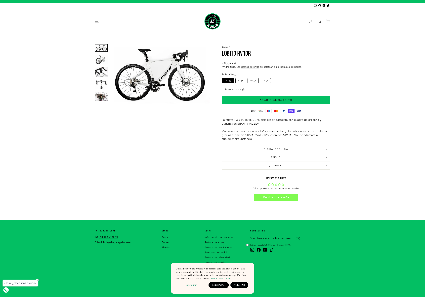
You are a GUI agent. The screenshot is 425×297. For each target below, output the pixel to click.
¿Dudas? (276, 165)
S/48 (241, 80)
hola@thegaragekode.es (117, 242)
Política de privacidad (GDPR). (278, 245)
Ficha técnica (276, 149)
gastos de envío (250, 67)
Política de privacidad (217, 257)
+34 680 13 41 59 (108, 236)
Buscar (166, 237)
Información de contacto (219, 237)
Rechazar (218, 285)
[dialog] (212, 278)
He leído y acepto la (270, 245)
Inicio (225, 47)
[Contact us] (6, 290)
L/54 (265, 80)
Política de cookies (215, 262)
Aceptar (239, 285)
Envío (276, 157)
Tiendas (166, 247)
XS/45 (228, 80)
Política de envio (214, 242)
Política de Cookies (220, 278)
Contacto (167, 242)
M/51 (253, 80)
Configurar (191, 285)
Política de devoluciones (219, 247)
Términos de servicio (216, 252)
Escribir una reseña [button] (276, 197)
